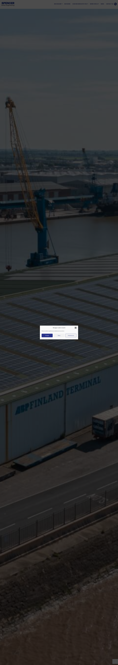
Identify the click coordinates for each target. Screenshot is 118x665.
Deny (59, 335)
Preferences (71, 335)
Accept (47, 335)
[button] (75, 328)
